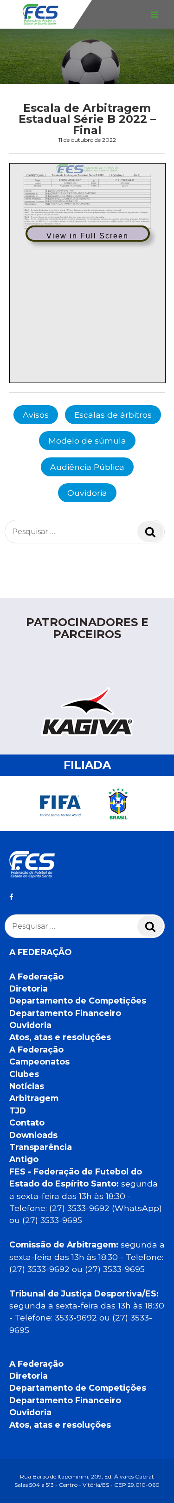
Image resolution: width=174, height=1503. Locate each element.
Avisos (36, 415)
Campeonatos (39, 1061)
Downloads (33, 1135)
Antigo (24, 1159)
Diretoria (28, 988)
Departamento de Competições (77, 1000)
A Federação (36, 976)
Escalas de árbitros (113, 415)
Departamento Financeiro (65, 1013)
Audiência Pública (87, 467)
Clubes (24, 1074)
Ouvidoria (87, 493)
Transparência (40, 1147)
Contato (27, 1122)
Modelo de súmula (87, 440)
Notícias (26, 1086)
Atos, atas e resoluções (60, 1037)
